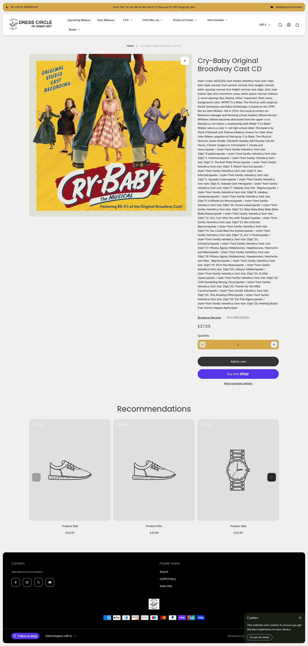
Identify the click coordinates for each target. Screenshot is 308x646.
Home (130, 45)
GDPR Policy (168, 578)
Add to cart (238, 361)
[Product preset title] (70, 470)
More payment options (238, 383)
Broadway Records (209, 317)
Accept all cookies (260, 637)
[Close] (300, 618)
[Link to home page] (154, 604)
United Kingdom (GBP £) (58, 635)
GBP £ (262, 24)
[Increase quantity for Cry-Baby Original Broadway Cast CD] (274, 344)
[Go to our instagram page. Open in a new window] (27, 582)
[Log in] (289, 25)
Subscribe (166, 585)
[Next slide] (271, 477)
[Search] (280, 25)
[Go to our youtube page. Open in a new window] (50, 582)
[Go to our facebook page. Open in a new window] (15, 582)
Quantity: (204, 335)
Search (164, 571)
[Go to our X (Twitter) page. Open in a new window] (38, 582)
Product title (70, 526)
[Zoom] (185, 61)
